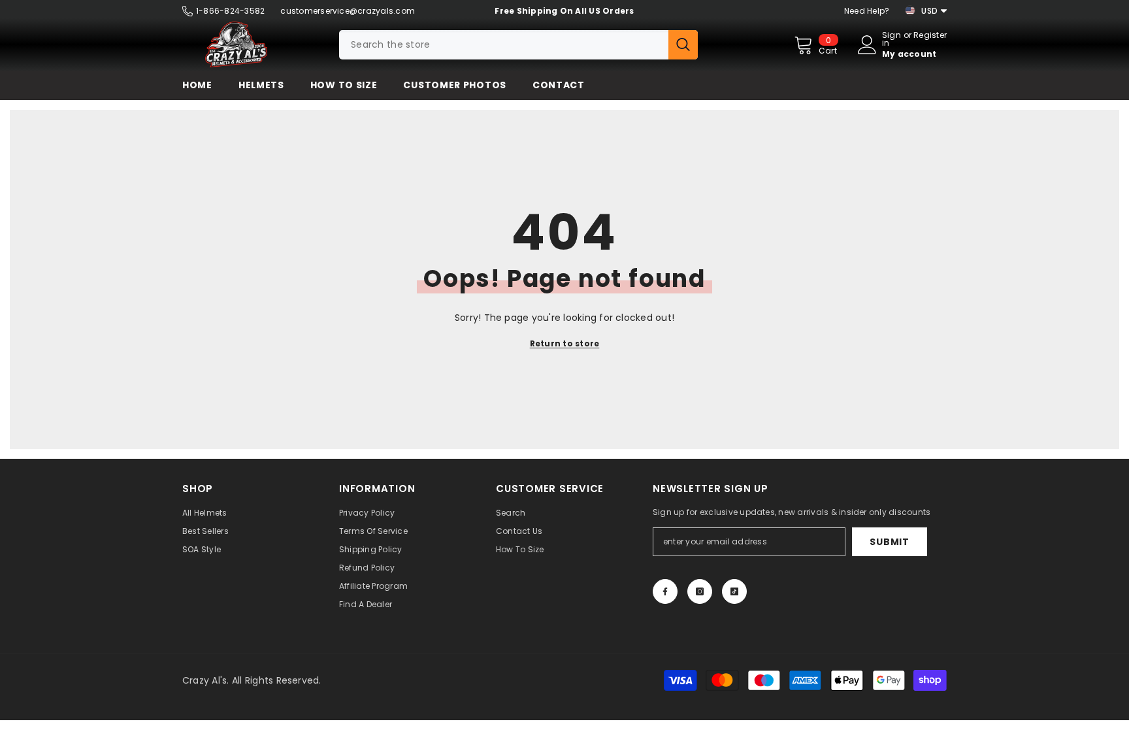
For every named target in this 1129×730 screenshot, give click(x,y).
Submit (889, 541)
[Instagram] (699, 591)
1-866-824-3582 (230, 10)
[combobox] (503, 44)
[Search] (518, 44)
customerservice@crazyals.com (347, 10)
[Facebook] (665, 591)
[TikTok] (734, 591)
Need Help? (866, 10)
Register (930, 36)
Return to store (565, 343)
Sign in (891, 39)
